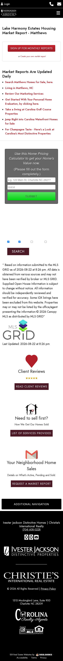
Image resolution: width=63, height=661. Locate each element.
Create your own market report (33, 56)
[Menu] (58, 13)
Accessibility (22, 657)
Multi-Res (37, 242)
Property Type (14, 239)
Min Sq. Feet (13, 219)
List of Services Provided (31, 433)
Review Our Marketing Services (24, 94)
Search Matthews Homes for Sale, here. (29, 82)
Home (12, 242)
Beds (34, 219)
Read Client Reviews (31, 386)
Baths (47, 219)
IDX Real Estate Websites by (22, 654)
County (11, 210)
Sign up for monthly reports (31, 48)
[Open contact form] (59, 4)
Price (10, 229)
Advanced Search (43, 248)
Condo (24, 242)
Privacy (43, 657)
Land (49, 242)
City (36, 210)
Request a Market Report (31, 484)
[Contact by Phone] (51, 4)
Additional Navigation (31, 504)
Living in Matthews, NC (19, 88)
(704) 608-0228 (31, 529)
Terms (34, 657)
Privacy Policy (48, 589)
